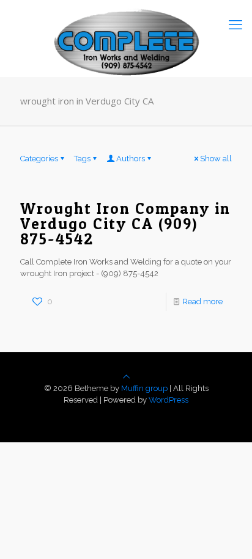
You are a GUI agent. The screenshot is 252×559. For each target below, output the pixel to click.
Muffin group (144, 388)
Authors (130, 158)
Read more (202, 301)
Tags (82, 158)
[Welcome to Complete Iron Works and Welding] (126, 24)
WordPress (168, 399)
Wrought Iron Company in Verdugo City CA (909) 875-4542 (125, 223)
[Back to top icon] (126, 376)
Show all (216, 158)
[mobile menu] (235, 24)
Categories (39, 158)
